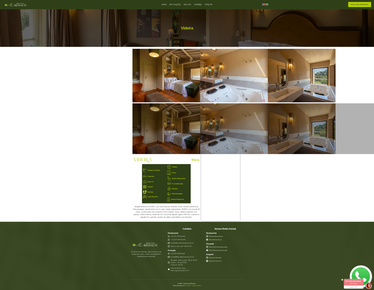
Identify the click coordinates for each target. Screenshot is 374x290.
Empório (198, 4)
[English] (263, 4)
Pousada (187, 4)
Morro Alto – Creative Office (192, 285)
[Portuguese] (267, 4)
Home (164, 4)
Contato (208, 4)
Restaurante (175, 4)
